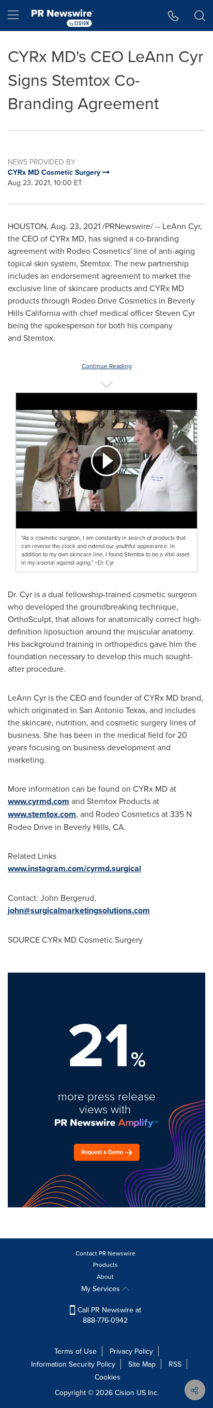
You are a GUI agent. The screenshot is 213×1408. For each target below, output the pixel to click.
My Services (101, 1288)
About (105, 1276)
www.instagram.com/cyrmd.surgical (74, 868)
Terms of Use (75, 1351)
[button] (106, 461)
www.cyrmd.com (38, 801)
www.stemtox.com (42, 814)
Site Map (142, 1364)
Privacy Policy (131, 1351)
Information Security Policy (73, 1364)
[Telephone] (173, 15)
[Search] (200, 15)
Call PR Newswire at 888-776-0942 (108, 1315)
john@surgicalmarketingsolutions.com (79, 910)
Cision (124, 1392)
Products (105, 1264)
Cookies (107, 1377)
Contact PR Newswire (105, 1253)
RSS (175, 1364)
